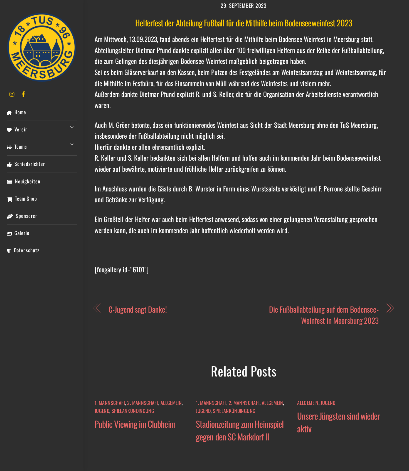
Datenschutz (26, 250)
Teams (20, 146)
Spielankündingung (133, 410)
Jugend (102, 410)
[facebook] (23, 93)
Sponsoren (26, 215)
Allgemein (171, 402)
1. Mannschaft (110, 402)
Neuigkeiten (27, 181)
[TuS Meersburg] (42, 79)
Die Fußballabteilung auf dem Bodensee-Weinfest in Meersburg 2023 (324, 315)
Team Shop (25, 198)
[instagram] (12, 93)
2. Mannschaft (142, 402)
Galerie (21, 232)
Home (19, 112)
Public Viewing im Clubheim (135, 423)
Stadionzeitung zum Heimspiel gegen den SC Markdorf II (240, 430)
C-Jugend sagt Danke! (138, 309)
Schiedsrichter (29, 163)
